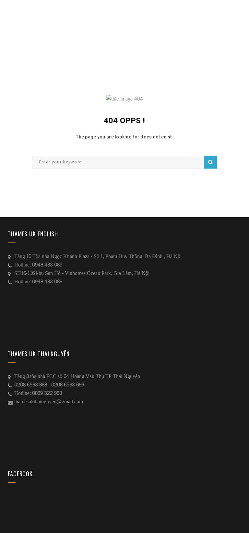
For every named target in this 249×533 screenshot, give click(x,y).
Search (210, 162)
